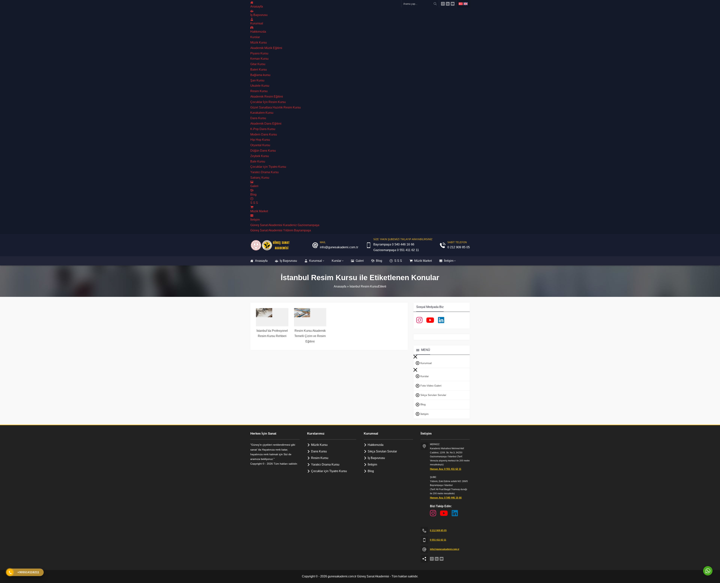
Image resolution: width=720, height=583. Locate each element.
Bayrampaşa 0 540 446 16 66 (393, 244)
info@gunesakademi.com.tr (339, 247)
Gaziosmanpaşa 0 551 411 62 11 (396, 250)
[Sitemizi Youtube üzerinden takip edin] (452, 4)
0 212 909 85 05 (458, 247)
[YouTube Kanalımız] (430, 320)
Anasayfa (340, 286)
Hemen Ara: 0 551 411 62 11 (445, 469)
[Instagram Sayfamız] (419, 320)
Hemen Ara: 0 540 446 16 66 (446, 497)
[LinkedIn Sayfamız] (441, 320)
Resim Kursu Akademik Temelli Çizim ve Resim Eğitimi (310, 336)
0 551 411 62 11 (438, 540)
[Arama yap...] (435, 4)
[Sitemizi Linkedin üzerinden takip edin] (448, 4)
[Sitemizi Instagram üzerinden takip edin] (443, 4)
